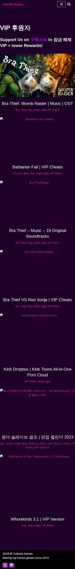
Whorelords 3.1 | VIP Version (37, 519)
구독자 (66, 443)
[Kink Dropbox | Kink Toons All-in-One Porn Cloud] (37, 338)
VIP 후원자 (53, 109)
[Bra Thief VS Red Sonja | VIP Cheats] (37, 271)
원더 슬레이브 (42, 447)
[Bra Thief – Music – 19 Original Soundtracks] (37, 202)
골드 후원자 (6, 443)
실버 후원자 (54, 443)
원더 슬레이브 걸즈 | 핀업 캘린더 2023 (37, 437)
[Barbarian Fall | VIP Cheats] (37, 139)
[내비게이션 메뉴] (61, 4)
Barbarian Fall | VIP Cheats (37, 167)
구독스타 (38, 39)
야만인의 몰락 (20, 173)
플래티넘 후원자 (38, 443)
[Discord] (11, 565)
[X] (5, 565)
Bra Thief (21, 109)
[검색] (69, 4)
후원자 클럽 (39, 109)
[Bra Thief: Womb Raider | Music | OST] (37, 75)
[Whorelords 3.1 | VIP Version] (37, 484)
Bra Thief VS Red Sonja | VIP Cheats (37, 299)
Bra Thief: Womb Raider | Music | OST (37, 103)
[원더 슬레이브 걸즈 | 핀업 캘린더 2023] (37, 410)
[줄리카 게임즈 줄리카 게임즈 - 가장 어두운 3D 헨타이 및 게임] (13, 4)
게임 (29, 109)
